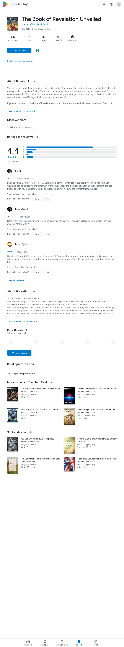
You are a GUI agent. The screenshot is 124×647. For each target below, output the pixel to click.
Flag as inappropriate (21, 373)
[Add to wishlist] (37, 50)
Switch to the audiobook (20, 61)
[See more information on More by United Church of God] (51, 382)
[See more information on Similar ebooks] (30, 432)
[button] (61, 40)
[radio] (11, 341)
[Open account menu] (118, 4)
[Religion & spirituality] (20, 127)
